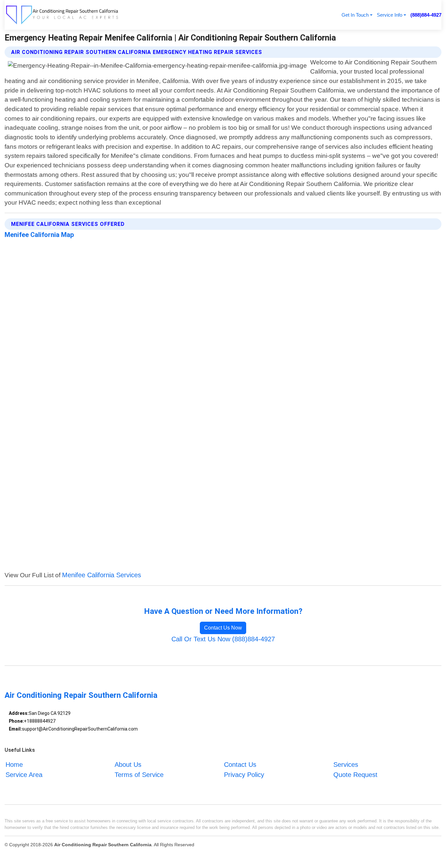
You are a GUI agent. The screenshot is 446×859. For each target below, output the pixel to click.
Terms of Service (139, 774)
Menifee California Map (39, 235)
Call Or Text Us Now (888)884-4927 (223, 639)
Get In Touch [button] (355, 15)
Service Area (24, 774)
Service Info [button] (389, 15)
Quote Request (355, 774)
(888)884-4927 (425, 15)
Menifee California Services (101, 575)
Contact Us (240, 764)
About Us (128, 764)
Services (345, 764)
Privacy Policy (244, 774)
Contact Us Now (223, 628)
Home (14, 764)
